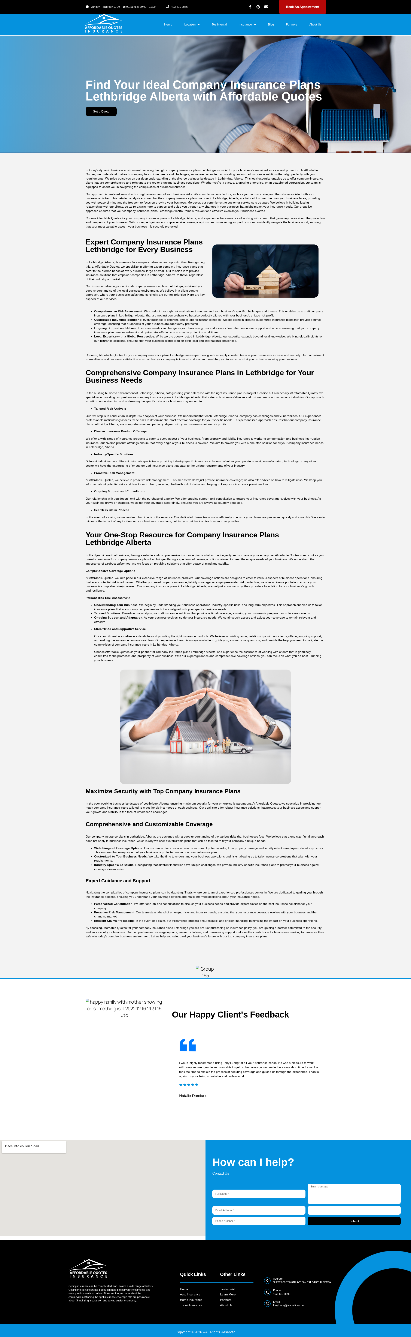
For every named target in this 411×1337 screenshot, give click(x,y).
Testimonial (219, 24)
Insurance (245, 24)
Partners (291, 24)
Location (190, 24)
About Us (315, 24)
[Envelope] (266, 6)
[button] (101, 111)
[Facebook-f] (250, 6)
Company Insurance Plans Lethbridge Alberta (203, 90)
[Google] (258, 6)
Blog (271, 24)
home (168, 24)
